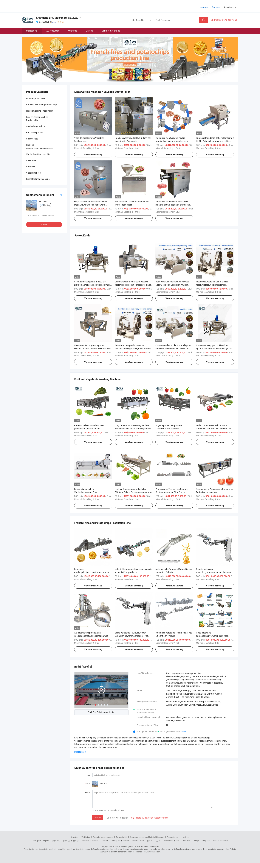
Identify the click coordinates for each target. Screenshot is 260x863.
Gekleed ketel (32, 138)
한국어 (149, 840)
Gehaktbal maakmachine (38, 178)
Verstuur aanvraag (93, 154)
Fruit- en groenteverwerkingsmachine (39, 146)
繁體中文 (66, 840)
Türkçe (196, 840)
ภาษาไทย (186, 840)
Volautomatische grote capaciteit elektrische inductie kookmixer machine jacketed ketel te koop (92, 348)
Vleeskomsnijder (33, 172)
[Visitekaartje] (61, 195)
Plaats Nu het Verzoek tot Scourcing (150, 817)
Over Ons (72, 30)
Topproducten (172, 837)
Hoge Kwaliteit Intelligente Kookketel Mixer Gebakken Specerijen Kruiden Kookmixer (172, 284)
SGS (184, 731)
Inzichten (185, 837)
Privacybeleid (121, 837)
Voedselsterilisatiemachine (38, 154)
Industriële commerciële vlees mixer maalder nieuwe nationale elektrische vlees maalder (172, 204)
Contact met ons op (111, 30)
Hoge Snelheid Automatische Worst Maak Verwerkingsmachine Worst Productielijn (90, 204)
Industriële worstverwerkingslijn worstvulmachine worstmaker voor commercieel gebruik (171, 141)
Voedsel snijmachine (35, 126)
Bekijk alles (79, 751)
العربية (157, 840)
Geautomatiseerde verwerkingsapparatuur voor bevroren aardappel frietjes (213, 572)
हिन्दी (177, 840)
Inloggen (204, 7)
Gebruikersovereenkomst (103, 837)
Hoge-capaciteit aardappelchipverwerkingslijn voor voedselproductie (212, 635)
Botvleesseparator (34, 132)
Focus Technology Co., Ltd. (126, 846)
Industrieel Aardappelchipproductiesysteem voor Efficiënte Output (91, 572)
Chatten (46, 205)
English (46, 840)
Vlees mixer (31, 160)
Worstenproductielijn (35, 98)
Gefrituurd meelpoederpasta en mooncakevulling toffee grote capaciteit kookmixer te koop (133, 348)
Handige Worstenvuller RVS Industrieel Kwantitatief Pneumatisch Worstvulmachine (132, 141)
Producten (54, 30)
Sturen (98, 817)
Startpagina (31, 30)
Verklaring (86, 837)
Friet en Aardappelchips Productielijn (37, 119)
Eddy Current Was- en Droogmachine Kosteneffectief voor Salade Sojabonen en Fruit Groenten (133, 428)
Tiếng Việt (206, 840)
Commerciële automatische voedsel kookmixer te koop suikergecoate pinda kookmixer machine (133, 284)
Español (95, 840)
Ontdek (89, 30)
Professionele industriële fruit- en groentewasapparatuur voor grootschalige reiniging (89, 428)
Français (85, 840)
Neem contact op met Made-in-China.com (147, 837)
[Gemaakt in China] (41, 6)
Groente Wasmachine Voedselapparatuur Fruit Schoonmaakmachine (85, 492)
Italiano (126, 840)
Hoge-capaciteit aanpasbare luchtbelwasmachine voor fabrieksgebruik (168, 428)
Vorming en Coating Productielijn (41, 104)
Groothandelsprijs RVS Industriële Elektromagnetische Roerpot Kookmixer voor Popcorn (92, 284)
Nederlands (168, 840)
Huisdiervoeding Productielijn (39, 110)
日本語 (76, 840)
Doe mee (216, 7)
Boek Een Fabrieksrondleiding (101, 712)
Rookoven (31, 166)
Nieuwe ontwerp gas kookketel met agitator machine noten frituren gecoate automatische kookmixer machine (214, 348)
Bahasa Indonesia (220, 840)
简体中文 (56, 840)
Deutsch (105, 840)
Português (115, 840)
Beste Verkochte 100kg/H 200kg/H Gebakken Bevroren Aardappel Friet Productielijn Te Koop (131, 635)
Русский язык (138, 840)
